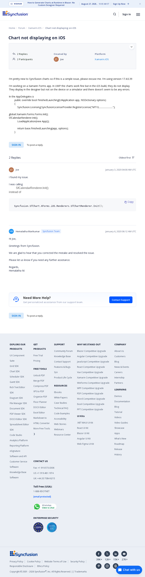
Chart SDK (15, 371)
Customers (119, 356)
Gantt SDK (15, 381)
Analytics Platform (19, 440)
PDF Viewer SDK (17, 413)
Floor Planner (40, 401)
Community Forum (63, 351)
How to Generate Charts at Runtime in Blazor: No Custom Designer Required (51, 3)
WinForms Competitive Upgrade (93, 382)
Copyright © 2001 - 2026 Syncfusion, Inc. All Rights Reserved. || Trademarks (48, 571)
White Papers (60, 397)
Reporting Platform (19, 445)
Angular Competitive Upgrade (92, 356)
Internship (119, 377)
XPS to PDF (38, 391)
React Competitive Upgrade (91, 366)
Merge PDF (38, 380)
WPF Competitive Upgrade (90, 388)
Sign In (126, 14)
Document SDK (17, 408)
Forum (21, 28)
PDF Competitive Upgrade (90, 393)
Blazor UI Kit (83, 433)
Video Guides (121, 422)
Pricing (36, 360)
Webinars (59, 429)
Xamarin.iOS (35, 28)
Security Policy (77, 561)
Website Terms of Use (55, 561)
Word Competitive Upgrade (91, 398)
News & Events (121, 366)
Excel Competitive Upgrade (90, 404)
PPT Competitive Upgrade (90, 409)
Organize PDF (40, 396)
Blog (116, 361)
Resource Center (62, 434)
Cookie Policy (33, 561)
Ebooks (58, 392)
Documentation (122, 401)
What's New (120, 438)
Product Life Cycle (63, 377)
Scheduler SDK (17, 376)
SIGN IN (16, 315)
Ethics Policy (43, 566)
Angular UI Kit (84, 438)
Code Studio (16, 435)
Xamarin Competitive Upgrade (92, 377)
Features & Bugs (62, 366)
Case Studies (60, 402)
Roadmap (119, 443)
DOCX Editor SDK (18, 419)
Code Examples (62, 413)
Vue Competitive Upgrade (90, 372)
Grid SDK (14, 366)
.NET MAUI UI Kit (85, 422)
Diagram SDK (16, 397)
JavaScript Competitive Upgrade (93, 361)
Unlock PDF (39, 375)
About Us (119, 351)
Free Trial (38, 355)
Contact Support (121, 299)
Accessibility (60, 418)
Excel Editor (39, 412)
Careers (118, 372)
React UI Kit (82, 427)
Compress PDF (40, 386)
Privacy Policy (16, 561)
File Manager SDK (18, 403)
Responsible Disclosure (21, 566)
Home (12, 28)
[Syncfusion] (24, 553)
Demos (118, 396)
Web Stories (60, 424)
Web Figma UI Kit (85, 443)
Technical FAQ (61, 408)
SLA (56, 372)
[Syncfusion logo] (15, 13)
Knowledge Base (62, 356)
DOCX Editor (39, 407)
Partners (118, 382)
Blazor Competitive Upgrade (91, 351)
